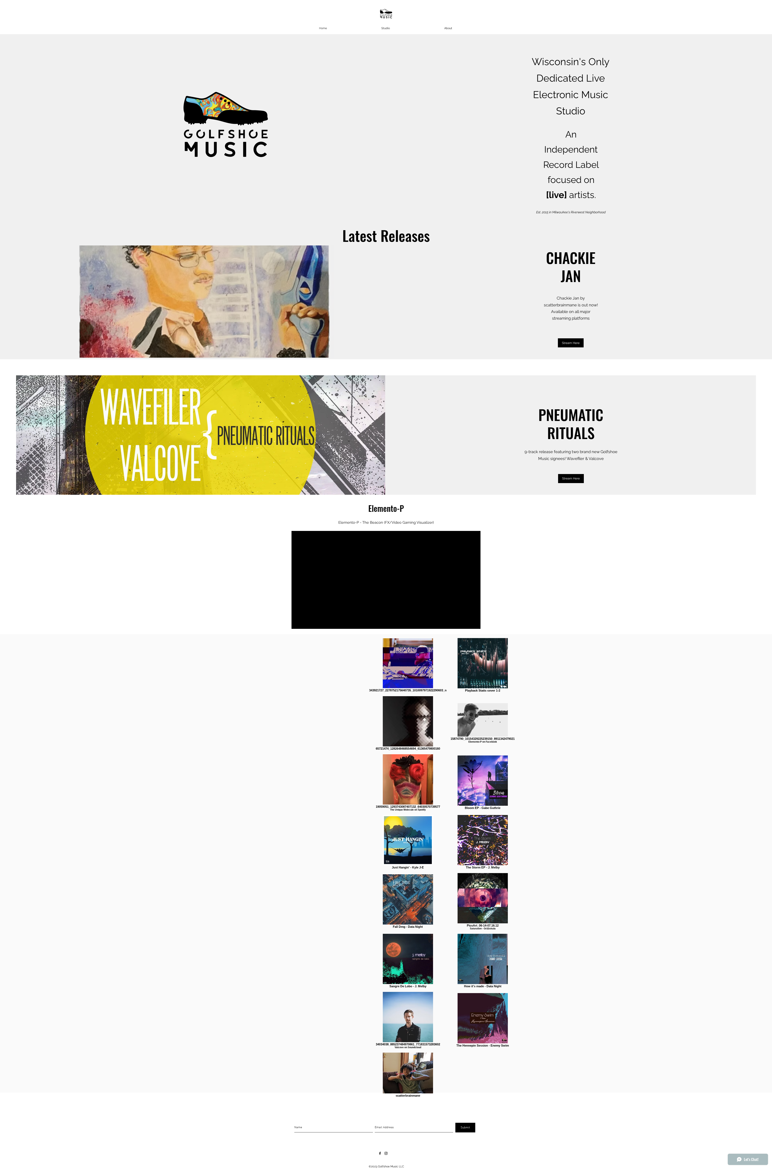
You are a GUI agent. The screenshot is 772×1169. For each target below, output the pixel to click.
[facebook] (380, 1153)
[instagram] (386, 1153)
